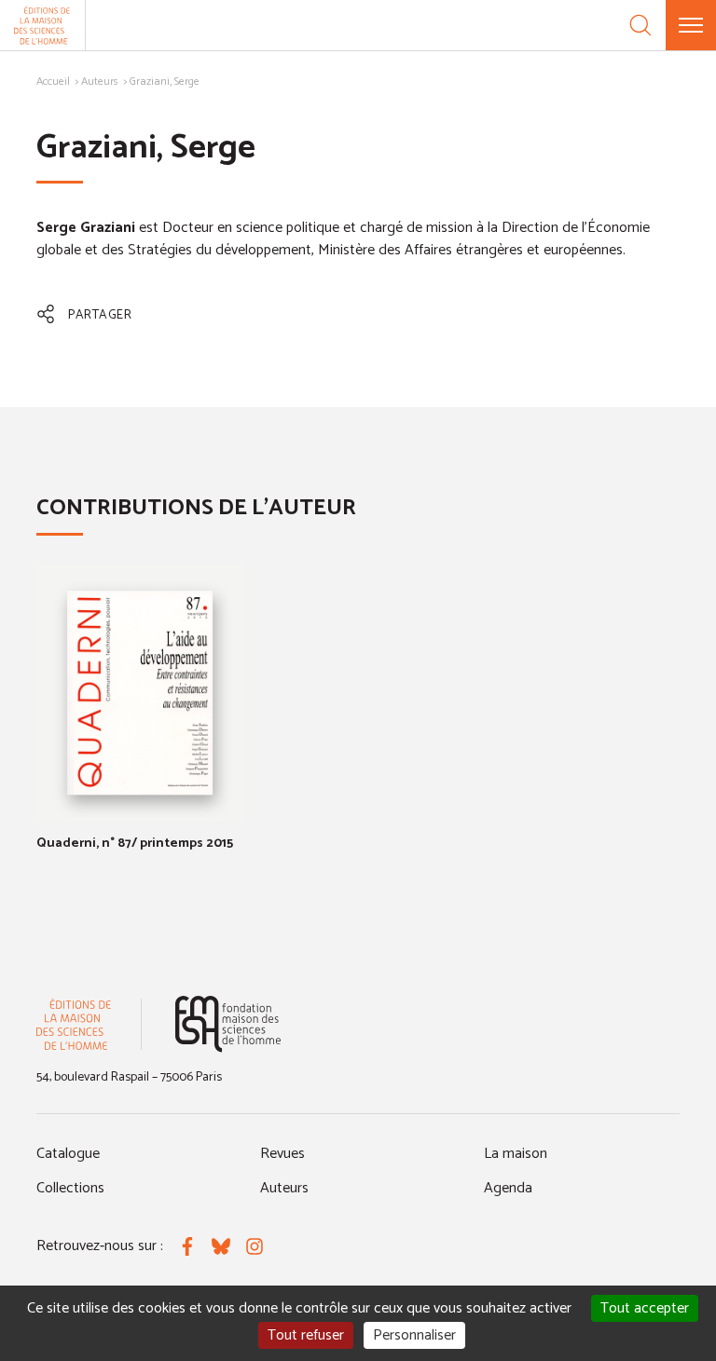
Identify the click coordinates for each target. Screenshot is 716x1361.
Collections (70, 1188)
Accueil (53, 81)
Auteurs (99, 81)
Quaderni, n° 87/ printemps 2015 (134, 843)
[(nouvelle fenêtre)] (228, 1024)
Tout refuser (306, 1335)
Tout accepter (644, 1308)
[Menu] (691, 25)
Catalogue (68, 1153)
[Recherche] (640, 25)
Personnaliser (414, 1335)
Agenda (508, 1188)
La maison (515, 1153)
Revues (282, 1153)
